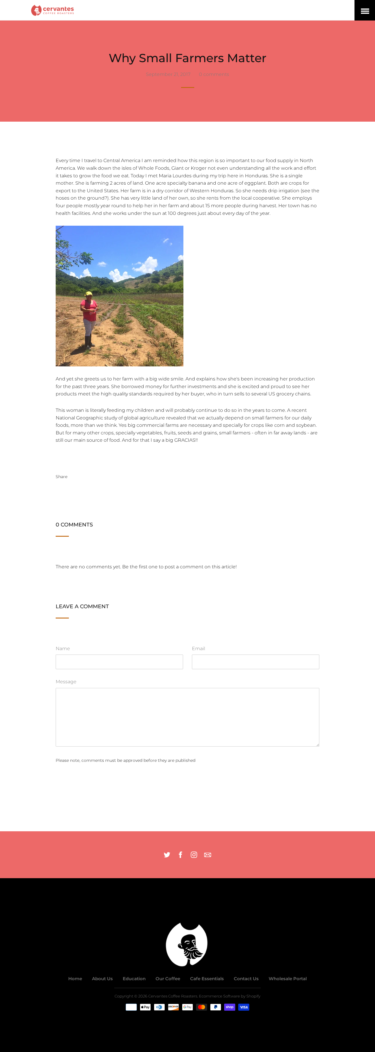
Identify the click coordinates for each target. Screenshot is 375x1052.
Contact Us (246, 978)
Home (75, 978)
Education (134, 978)
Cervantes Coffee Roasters (172, 996)
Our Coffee (168, 978)
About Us (102, 978)
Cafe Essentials (207, 978)
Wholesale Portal (288, 978)
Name (63, 648)
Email (198, 648)
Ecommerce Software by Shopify (229, 996)
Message (66, 681)
